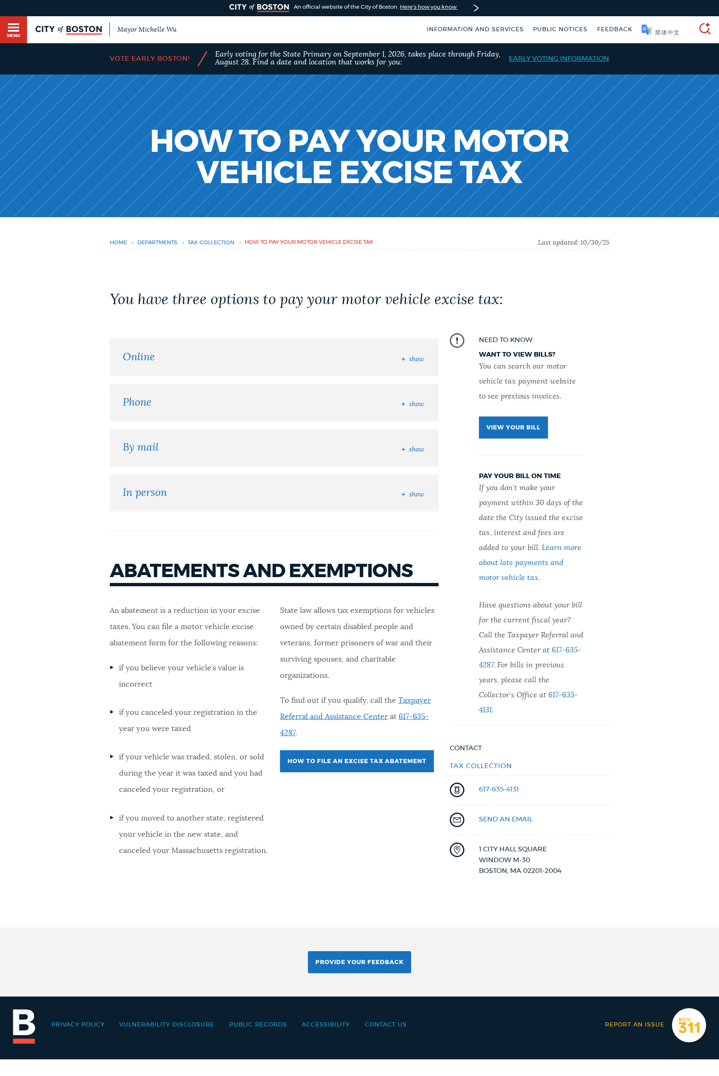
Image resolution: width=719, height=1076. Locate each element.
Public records (258, 1025)
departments (157, 242)
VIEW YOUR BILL (513, 428)
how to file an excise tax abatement (357, 761)
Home (118, 242)
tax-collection (211, 242)
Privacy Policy (78, 1025)
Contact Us (386, 1025)
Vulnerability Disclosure (166, 1025)
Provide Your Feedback (359, 962)
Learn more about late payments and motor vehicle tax (530, 563)
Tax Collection (481, 766)
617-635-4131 (499, 789)
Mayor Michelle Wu (146, 29)
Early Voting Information (559, 58)
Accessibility (326, 1025)
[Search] (702, 29)
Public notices (560, 29)
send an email (506, 819)
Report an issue (634, 1025)
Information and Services (475, 29)
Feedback (614, 29)
